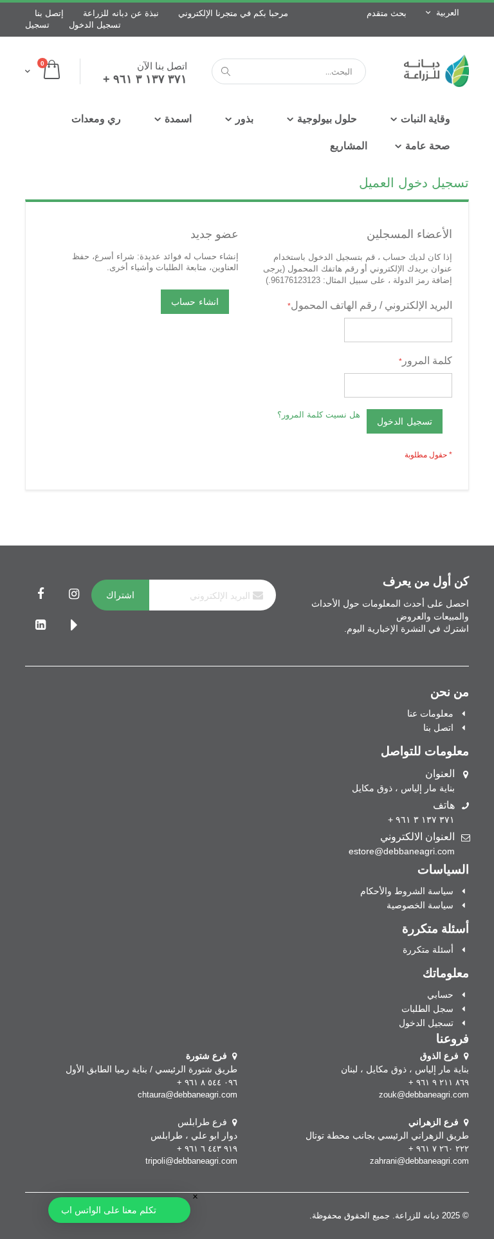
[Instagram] (74, 595)
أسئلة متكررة (428, 949)
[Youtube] (74, 625)
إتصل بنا (49, 13)
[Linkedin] (40, 625)
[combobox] (289, 71)
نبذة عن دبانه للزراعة (121, 13)
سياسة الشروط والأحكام (406, 891)
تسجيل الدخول (95, 25)
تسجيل (37, 25)
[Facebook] (40, 595)
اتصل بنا (438, 727)
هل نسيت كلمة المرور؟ (318, 414)
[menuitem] (348, 146)
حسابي (440, 994)
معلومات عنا (430, 713)
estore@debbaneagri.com (402, 851)
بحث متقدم (387, 13)
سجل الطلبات (427, 1009)
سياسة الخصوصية (420, 905)
